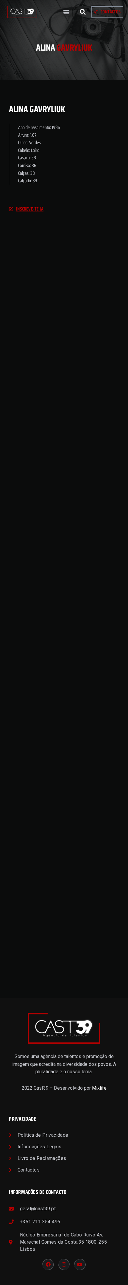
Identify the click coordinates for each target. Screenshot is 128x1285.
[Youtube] (79, 1264)
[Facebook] (48, 1264)
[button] (66, 12)
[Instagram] (64, 1264)
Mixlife (99, 1088)
